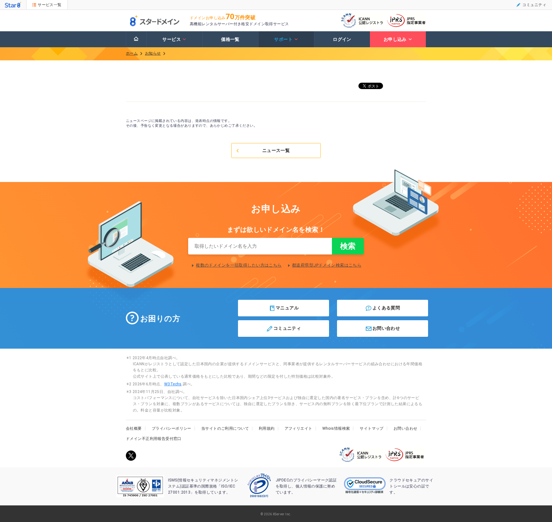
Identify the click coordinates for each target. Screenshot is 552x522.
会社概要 (134, 428)
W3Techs (173, 384)
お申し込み (395, 39)
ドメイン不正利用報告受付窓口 (153, 438)
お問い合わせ (386, 328)
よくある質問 (386, 307)
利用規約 (267, 428)
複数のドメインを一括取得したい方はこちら (238, 265)
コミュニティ (534, 5)
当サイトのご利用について (225, 428)
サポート (283, 39)
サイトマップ (372, 428)
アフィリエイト (298, 428)
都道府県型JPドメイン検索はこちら (326, 265)
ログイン (342, 39)
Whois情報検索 (336, 428)
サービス (171, 39)
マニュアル (287, 307)
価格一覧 (230, 39)
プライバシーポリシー (171, 428)
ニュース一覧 (276, 150)
